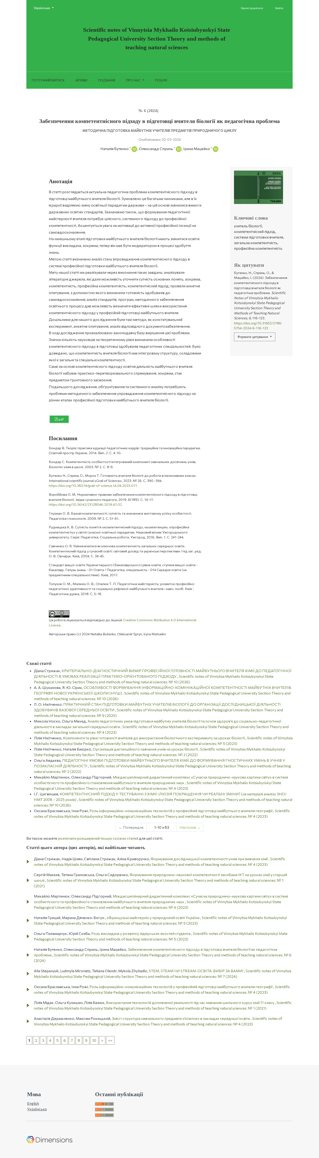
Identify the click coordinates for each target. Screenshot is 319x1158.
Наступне (190, 827)
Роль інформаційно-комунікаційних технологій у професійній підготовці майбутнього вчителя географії (181, 810)
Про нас (134, 80)
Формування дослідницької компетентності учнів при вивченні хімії (210, 858)
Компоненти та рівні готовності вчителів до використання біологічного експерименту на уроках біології (154, 738)
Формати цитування (253, 337)
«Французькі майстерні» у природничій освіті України (153, 917)
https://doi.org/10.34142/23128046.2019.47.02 (85, 504)
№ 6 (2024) (148, 110)
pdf (61, 419)
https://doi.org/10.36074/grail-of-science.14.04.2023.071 (93, 485)
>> (110, 1040)
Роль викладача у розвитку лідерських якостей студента (141, 933)
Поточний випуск (48, 80)
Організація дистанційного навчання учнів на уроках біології (145, 749)
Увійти (279, 8)
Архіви (81, 80)
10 (94, 1040)
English (33, 1103)
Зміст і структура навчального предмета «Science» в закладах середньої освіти (181, 1018)
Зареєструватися (252, 8)
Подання (106, 80)
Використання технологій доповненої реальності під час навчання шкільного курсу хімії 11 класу (190, 1002)
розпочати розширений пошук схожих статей (98, 838)
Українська (45, 8)
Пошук (161, 80)
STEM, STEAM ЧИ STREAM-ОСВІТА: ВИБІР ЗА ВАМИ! (196, 971)
